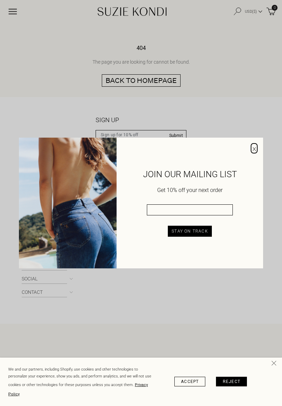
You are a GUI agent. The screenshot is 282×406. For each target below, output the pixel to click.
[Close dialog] (254, 148)
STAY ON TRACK (190, 231)
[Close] (275, 364)
